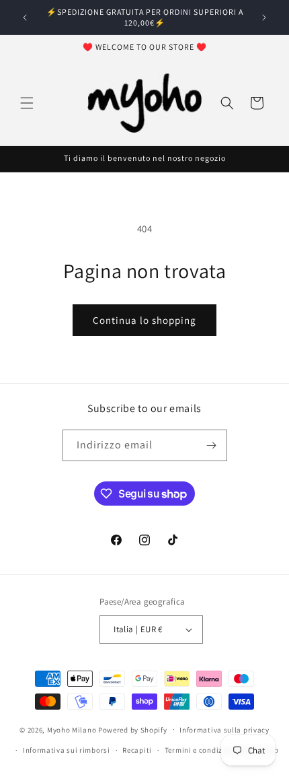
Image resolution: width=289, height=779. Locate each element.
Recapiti (137, 750)
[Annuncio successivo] (264, 17)
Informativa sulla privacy (224, 730)
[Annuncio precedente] (25, 17)
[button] (27, 103)
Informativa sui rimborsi (66, 750)
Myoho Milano (72, 729)
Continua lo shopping (144, 320)
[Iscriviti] (211, 445)
